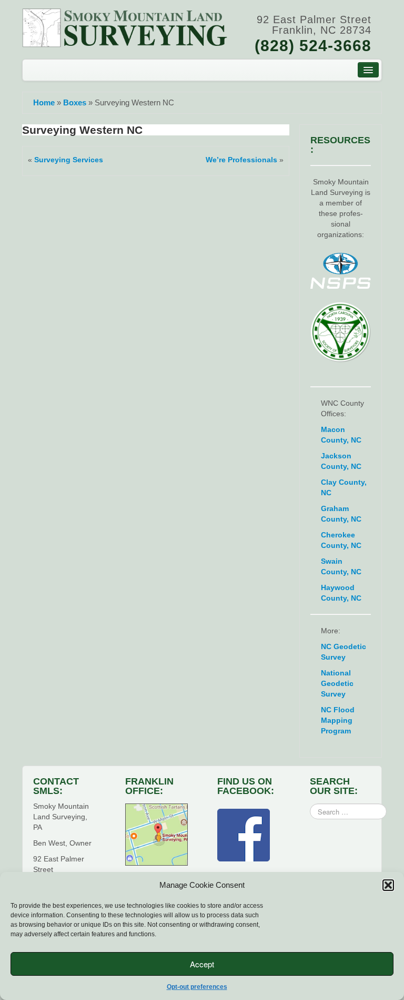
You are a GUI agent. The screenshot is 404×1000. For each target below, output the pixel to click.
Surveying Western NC (82, 130)
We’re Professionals (241, 159)
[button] (388, 885)
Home (44, 102)
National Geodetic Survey (337, 683)
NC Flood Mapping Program (338, 720)
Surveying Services (68, 159)
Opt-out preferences (197, 987)
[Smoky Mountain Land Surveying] (125, 27)
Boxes (74, 102)
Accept (202, 963)
